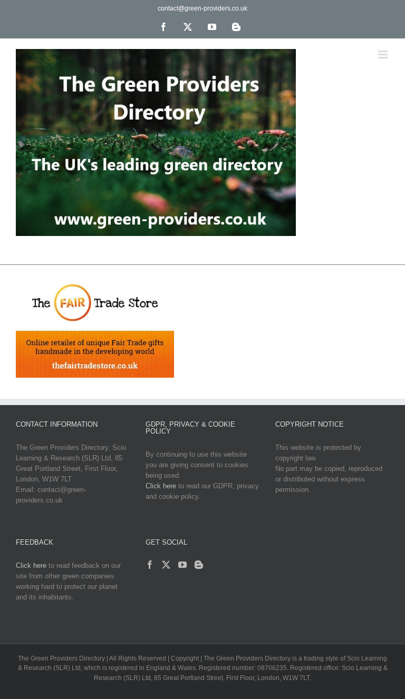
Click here (161, 486)
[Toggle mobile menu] (383, 54)
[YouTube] (182, 564)
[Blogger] (199, 564)
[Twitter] (166, 564)
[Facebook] (150, 564)
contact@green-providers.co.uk (202, 8)
